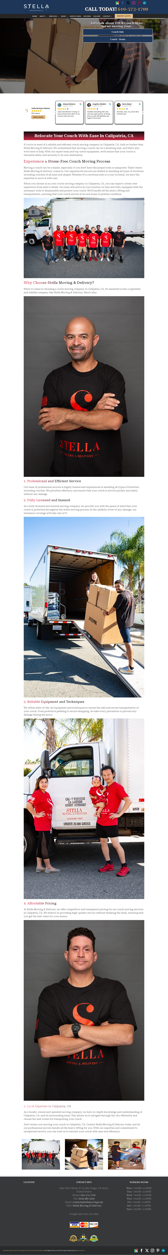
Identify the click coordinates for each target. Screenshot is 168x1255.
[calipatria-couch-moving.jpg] (127, 1140)
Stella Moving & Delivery (87, 1205)
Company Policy (24, 1250)
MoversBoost (80, 1250)
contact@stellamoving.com (88, 1202)
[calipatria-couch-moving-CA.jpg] (41, 1140)
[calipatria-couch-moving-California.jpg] (84, 1140)
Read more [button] (90, 121)
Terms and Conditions (37, 1250)
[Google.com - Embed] (29, 1201)
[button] (142, 112)
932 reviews (36, 113)
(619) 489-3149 (86, 1198)
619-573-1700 (88, 1195)
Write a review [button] (38, 117)
